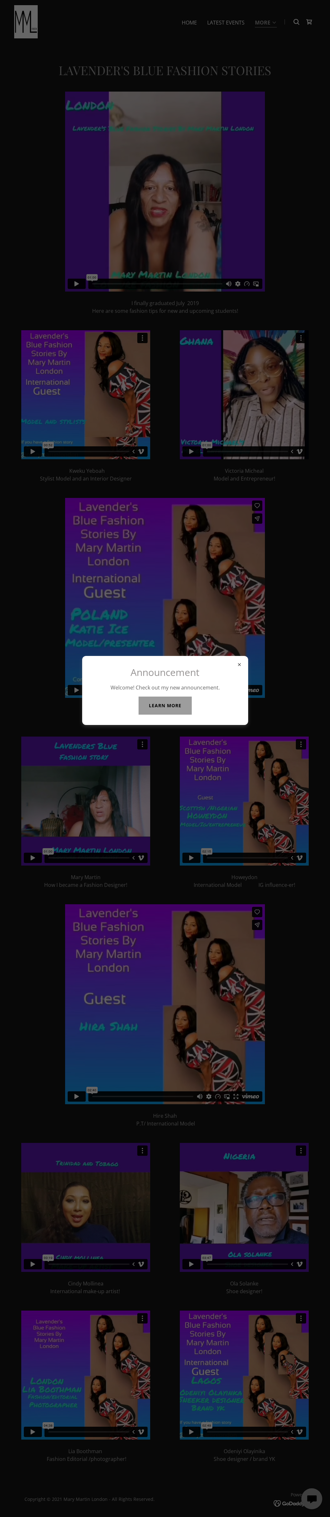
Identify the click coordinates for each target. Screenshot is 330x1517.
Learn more (165, 705)
